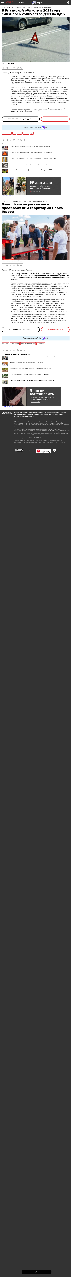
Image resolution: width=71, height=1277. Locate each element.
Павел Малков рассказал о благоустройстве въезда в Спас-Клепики (29, 374)
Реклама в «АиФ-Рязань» (36, 412)
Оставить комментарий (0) (55, 119)
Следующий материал (36, 1272)
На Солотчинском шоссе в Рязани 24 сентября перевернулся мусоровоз (31, 152)
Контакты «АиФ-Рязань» (21, 412)
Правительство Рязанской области (12, 261)
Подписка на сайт (58, 414)
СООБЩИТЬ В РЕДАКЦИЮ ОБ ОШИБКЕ (24, 416)
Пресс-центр (63, 412)
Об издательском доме (52, 412)
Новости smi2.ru (8, 196)
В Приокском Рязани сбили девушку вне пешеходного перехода (28, 164)
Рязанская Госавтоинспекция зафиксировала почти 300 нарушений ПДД (31, 170)
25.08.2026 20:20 (6, 201)
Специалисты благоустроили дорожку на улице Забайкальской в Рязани (31, 368)
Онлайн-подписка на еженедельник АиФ (39, 414)
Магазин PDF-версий (20, 414)
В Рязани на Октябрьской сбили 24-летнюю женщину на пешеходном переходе (33, 158)
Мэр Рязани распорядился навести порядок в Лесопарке (26, 362)
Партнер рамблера (29, 450)
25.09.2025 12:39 (6, 7)
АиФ (16, 63)
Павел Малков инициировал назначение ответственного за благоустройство (32, 380)
